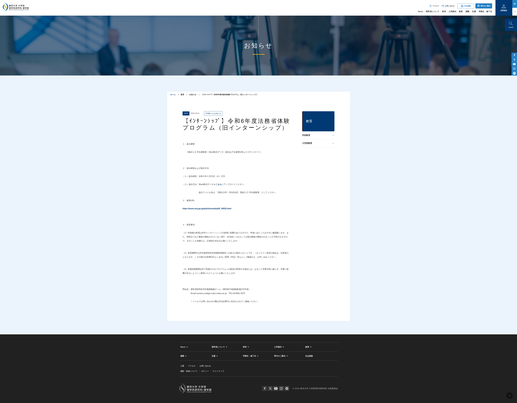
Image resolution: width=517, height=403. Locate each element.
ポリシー (205, 371)
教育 (307, 347)
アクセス (434, 6)
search (511, 24)
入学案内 (278, 347)
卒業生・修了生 (249, 356)
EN (514, 11)
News (182, 347)
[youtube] (514, 64)
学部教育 (306, 135)
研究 (245, 347)
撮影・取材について (188, 371)
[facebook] (514, 55)
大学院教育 (307, 143)
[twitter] (514, 59)
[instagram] (514, 68)
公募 (182, 366)
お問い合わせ (448, 6)
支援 (213, 356)
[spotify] (514, 73)
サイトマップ (218, 371)
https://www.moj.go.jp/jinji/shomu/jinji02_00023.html (207, 208)
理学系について (218, 347)
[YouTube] (275, 388)
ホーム (173, 95)
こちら (219, 184)
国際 (182, 356)
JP (514, 4)
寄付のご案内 (483, 6)
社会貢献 (466, 6)
